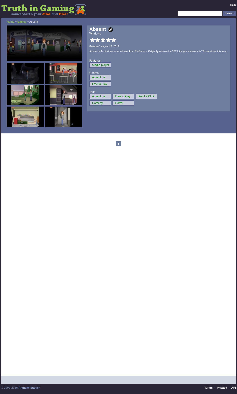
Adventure (98, 77)
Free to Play (99, 84)
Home (10, 21)
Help (233, 4)
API (233, 387)
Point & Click (146, 96)
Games (21, 21)
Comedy (97, 103)
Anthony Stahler (29, 387)
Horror (119, 103)
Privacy (222, 387)
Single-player (100, 65)
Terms (208, 387)
